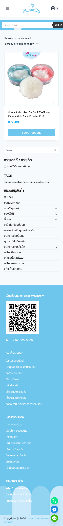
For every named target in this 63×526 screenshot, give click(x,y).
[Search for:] (31, 150)
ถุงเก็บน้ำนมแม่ (29, 182)
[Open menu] (7, 8)
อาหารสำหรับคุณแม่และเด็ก (19, 230)
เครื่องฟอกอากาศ (14, 263)
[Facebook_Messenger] (54, 509)
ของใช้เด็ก (9, 213)
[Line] (54, 518)
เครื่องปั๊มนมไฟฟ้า (14, 258)
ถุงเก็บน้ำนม (17, 182)
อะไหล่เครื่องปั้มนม (14, 225)
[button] (47, 102)
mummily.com (35, 518)
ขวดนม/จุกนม (12, 202)
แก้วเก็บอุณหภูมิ (13, 269)
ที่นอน (7, 219)
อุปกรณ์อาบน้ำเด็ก (14, 247)
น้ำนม (47, 182)
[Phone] (54, 500)
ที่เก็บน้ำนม (40, 182)
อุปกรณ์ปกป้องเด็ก (15, 241)
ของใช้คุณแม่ (11, 208)
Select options (31, 132)
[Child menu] (56, 208)
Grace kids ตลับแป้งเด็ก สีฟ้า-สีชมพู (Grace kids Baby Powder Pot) (29, 114)
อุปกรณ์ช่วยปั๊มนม (14, 236)
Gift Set (8, 197)
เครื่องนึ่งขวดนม (13, 252)
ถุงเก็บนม (8, 182)
